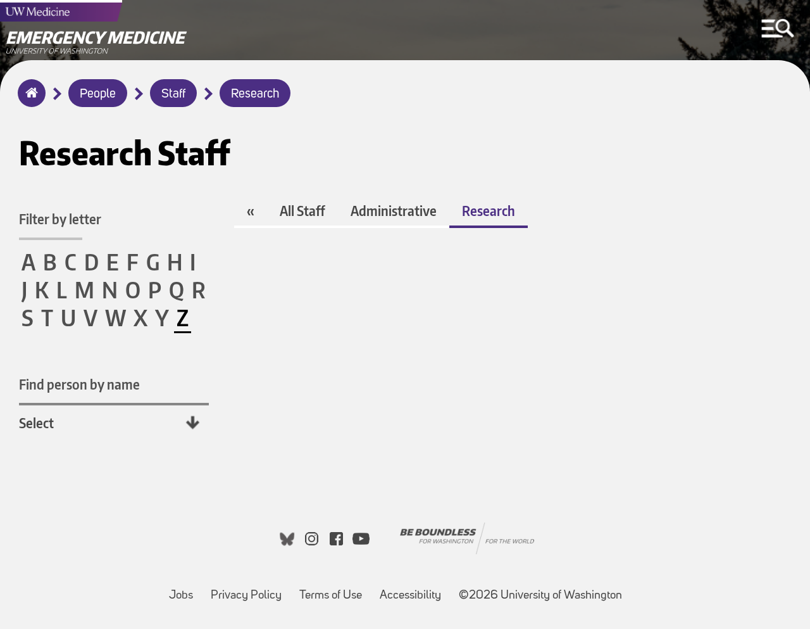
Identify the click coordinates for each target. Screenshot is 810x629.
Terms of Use (334, 589)
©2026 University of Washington (540, 596)
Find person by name (79, 384)
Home (29, 101)
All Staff (302, 210)
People (98, 94)
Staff (173, 94)
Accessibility (414, 589)
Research (255, 94)
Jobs (185, 589)
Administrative (394, 210)
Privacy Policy (250, 589)
